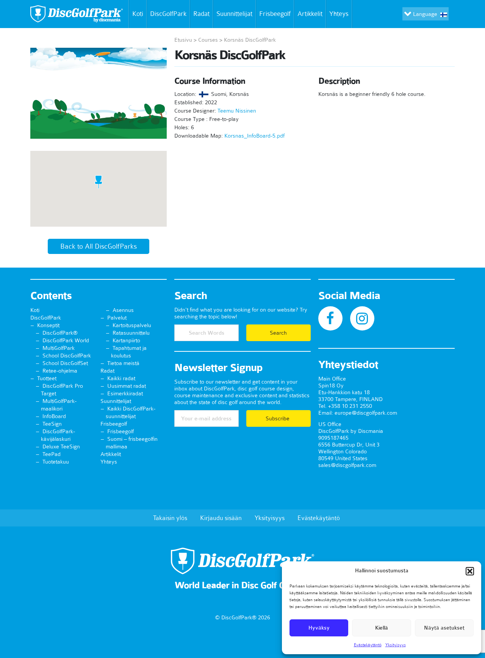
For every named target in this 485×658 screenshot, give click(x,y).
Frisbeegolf (275, 13)
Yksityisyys (395, 644)
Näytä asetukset (444, 628)
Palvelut (117, 317)
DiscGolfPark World (65, 340)
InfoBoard (54, 416)
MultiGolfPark (58, 348)
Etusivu (183, 39)
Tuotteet (46, 378)
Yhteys (339, 13)
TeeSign (52, 423)
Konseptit (48, 325)
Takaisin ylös (170, 518)
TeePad (51, 454)
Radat (201, 13)
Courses (208, 39)
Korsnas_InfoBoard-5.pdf (254, 135)
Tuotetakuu (55, 461)
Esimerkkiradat (125, 393)
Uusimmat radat (126, 385)
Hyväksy (319, 628)
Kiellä (381, 628)
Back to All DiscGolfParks (98, 246)
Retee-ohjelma (59, 370)
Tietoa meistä (123, 363)
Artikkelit (309, 13)
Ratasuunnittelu (131, 332)
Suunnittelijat (234, 13)
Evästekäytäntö (368, 644)
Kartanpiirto (126, 340)
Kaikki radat (121, 378)
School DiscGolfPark (66, 355)
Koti (137, 13)
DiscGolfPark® (60, 332)
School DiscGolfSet (65, 363)
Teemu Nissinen (236, 110)
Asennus (123, 310)
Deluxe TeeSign (61, 446)
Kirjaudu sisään (221, 518)
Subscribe (278, 418)
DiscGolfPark (168, 13)
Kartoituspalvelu (132, 325)
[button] (470, 571)
